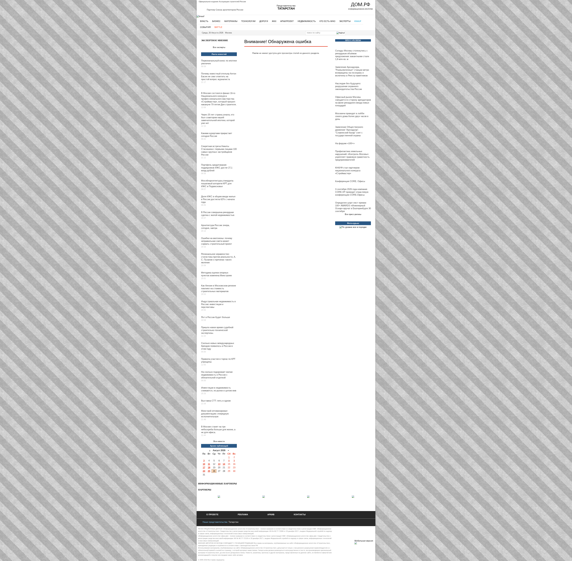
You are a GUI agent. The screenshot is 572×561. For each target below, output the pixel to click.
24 (204, 471)
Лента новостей (219, 54)
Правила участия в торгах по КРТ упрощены (218, 360)
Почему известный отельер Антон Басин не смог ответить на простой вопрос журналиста (218, 76)
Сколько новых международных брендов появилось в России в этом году (217, 346)
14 (224, 464)
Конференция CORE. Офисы (350, 181)
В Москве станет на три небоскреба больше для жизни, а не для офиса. (218, 429)
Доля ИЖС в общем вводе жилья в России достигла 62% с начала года (218, 199)
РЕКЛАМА (243, 514)
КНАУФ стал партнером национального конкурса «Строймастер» (347, 170)
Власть (204, 21)
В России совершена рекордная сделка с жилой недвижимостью (217, 213)
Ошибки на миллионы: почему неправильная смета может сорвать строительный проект (216, 241)
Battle (218, 27)
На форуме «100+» (345, 143)
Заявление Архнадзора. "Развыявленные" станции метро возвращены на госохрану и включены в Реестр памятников (352, 71)
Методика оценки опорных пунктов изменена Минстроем (216, 274)
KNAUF (357, 21)
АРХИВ (270, 514)
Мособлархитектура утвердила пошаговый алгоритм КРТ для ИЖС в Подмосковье (217, 183)
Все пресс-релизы (353, 214)
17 (204, 467)
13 (219, 464)
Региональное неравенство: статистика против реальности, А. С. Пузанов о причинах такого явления (218, 258)
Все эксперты (219, 47)
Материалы (230, 21)
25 (209, 471)
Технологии (248, 21)
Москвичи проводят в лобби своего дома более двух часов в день (351, 116)
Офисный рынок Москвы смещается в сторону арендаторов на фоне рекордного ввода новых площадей (353, 101)
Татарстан (233, 522)
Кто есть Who (327, 21)
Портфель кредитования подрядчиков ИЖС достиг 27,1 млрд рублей (216, 168)
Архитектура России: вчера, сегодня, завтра (215, 226)
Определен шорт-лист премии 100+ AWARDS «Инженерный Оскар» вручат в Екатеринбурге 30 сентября (353, 206)
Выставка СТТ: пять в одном (216, 400)
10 (204, 464)
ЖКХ (274, 21)
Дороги (263, 21)
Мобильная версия (364, 541)
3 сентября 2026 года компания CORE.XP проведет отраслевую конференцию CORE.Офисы (351, 192)
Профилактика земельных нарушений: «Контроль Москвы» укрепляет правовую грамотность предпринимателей (352, 155)
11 (209, 464)
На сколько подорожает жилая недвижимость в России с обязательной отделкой (217, 375)
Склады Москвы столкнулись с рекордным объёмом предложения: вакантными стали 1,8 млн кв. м (352, 54)
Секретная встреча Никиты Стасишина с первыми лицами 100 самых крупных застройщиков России (219, 150)
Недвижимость (307, 21)
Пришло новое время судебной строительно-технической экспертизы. (217, 330)
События (205, 27)
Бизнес (216, 21)
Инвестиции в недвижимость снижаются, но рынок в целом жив (218, 389)
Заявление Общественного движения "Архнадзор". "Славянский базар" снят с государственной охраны (349, 131)
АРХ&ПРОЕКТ (287, 21)
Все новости (219, 441)
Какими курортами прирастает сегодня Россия (216, 134)
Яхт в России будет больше (215, 317)
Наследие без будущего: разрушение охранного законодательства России (348, 86)
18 (209, 467)
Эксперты (344, 21)
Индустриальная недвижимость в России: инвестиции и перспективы (218, 304)
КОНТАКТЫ (300, 514)
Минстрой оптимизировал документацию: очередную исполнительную (215, 414)
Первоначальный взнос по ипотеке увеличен (219, 62)
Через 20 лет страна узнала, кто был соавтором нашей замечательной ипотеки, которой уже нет (218, 118)
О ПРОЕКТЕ (212, 514)
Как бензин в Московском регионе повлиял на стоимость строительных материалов (218, 288)
